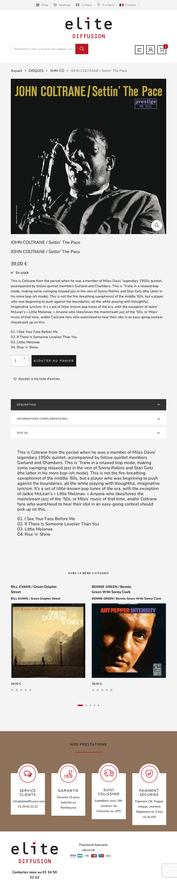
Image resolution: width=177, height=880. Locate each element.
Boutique (65, 5)
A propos (108, 5)
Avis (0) (22, 432)
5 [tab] (98, 705)
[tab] (88, 404)
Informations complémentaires (42, 418)
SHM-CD (57, 70)
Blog (45, 5)
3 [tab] (90, 705)
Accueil (16, 70)
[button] (156, 225)
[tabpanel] (48, 639)
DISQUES (36, 70)
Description (26, 404)
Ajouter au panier (54, 361)
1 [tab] (80, 705)
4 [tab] (94, 705)
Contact (86, 5)
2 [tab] (86, 705)
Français (130, 5)
